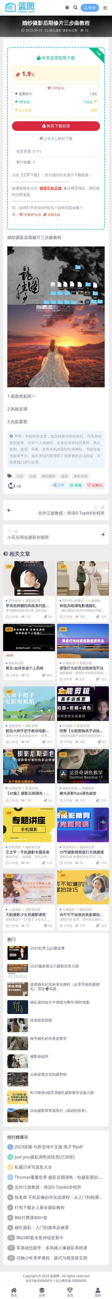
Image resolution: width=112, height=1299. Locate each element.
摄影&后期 (70, 30)
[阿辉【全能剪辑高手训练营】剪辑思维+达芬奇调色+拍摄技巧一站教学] (83, 703)
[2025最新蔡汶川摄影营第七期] (17, 971)
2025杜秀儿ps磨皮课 (47, 948)
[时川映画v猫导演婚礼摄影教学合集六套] (17, 1097)
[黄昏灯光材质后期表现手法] (83, 641)
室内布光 (15, 600)
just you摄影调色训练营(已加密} (45, 1157)
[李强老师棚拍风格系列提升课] (29, 578)
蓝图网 (54, 1276)
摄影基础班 (39, 1056)
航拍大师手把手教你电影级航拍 (27, 733)
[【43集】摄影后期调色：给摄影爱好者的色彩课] (29, 766)
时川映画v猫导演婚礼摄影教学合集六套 (62, 1092)
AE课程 (68, 726)
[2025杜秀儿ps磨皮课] (17, 953)
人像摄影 (94, 600)
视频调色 (88, 788)
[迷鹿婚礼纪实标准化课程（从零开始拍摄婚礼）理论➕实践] (17, 989)
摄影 (64, 476)
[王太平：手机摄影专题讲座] (29, 825)
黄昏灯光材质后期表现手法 (81, 668)
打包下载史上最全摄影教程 (40, 1207)
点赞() (97, 485)
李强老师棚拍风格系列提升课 (27, 607)
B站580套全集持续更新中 (40, 1237)
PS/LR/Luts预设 (73, 600)
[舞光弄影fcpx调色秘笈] (83, 766)
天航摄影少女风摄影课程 (26, 914)
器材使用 (15, 726)
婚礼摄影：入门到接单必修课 (42, 1227)
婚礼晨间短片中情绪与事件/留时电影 (60, 1002)
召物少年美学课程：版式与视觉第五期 (51, 1258)
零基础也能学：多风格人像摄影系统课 (51, 1248)
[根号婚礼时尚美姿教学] (17, 1043)
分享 (60, 485)
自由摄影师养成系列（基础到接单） (59, 1110)
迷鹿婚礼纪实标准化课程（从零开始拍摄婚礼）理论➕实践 (64, 986)
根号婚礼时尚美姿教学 (48, 1038)
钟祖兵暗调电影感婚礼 (78, 605)
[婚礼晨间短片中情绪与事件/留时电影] (17, 1007)
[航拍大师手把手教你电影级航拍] (29, 703)
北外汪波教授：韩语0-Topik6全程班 (48, 1187)
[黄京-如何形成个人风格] (29, 641)
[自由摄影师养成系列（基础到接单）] (17, 1115)
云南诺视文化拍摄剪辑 (48, 1074)
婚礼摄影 (55, 30)
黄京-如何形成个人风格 (24, 668)
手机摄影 (15, 847)
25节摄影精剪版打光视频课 (82, 852)
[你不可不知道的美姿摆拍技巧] (83, 887)
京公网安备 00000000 (70, 1280)
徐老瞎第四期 (41, 1020)
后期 (32, 476)
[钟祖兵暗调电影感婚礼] (83, 578)
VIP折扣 (58, 88)
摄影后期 (81, 476)
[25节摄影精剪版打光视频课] (83, 825)
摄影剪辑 (32, 726)
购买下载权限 (58, 126)
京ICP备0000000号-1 (40, 1280)
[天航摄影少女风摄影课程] (29, 887)
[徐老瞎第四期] (17, 1025)
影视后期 (85, 663)
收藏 (78, 485)
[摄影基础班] (17, 1061)
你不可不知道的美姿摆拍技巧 (81, 916)
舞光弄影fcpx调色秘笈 (78, 793)
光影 (19, 476)
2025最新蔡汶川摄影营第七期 (54, 966)
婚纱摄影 (48, 476)
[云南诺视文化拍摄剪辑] (17, 1079)
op (19, 485)
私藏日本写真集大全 (33, 1167)
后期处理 (69, 663)
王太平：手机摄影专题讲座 (27, 852)
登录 (92, 8)
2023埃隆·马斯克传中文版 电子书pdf (49, 1147)
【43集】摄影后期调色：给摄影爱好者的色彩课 (28, 795)
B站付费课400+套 (31, 1217)
